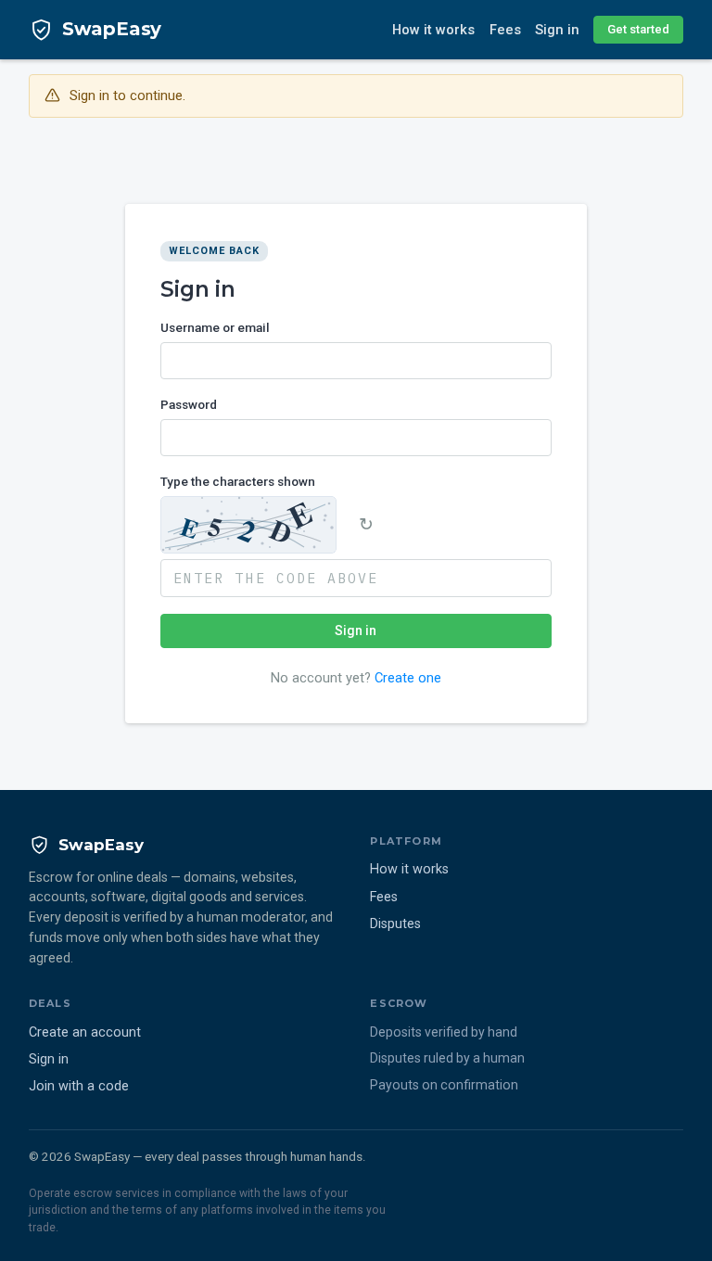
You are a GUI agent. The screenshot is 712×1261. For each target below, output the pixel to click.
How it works (433, 29)
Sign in (557, 29)
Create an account (85, 1032)
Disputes (395, 924)
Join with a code (79, 1086)
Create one (408, 677)
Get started (638, 29)
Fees (505, 29)
